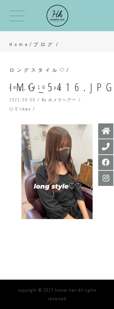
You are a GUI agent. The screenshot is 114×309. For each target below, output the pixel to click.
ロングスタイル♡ (38, 70)
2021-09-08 (22, 100)
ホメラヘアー (62, 100)
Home (19, 44)
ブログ (44, 44)
